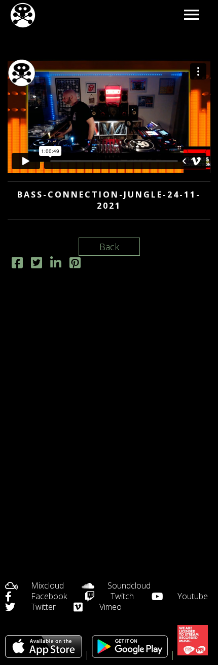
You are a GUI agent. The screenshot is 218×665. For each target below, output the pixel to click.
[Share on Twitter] (36, 264)
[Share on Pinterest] (75, 264)
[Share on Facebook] (17, 264)
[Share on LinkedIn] (55, 264)
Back (109, 247)
